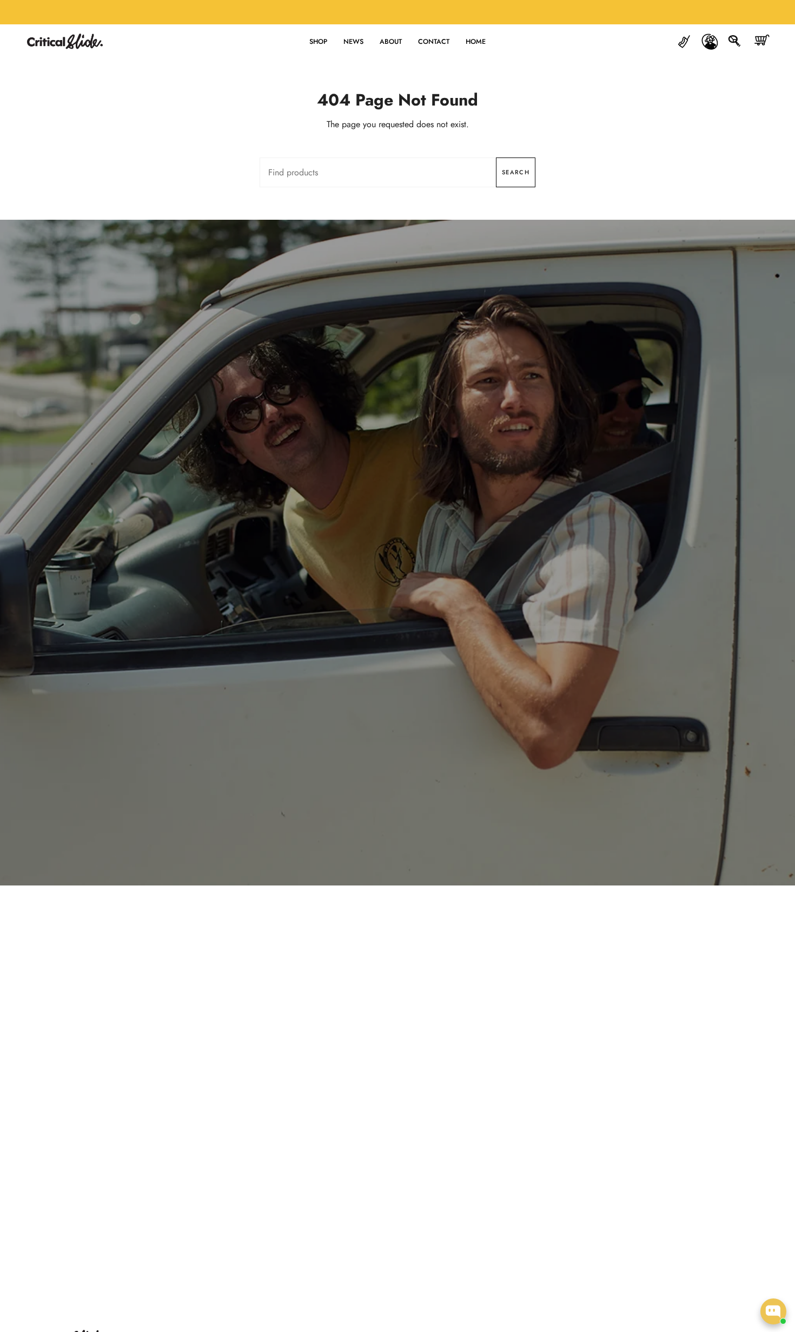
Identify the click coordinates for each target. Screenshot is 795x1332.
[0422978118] (684, 41)
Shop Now (397, 578)
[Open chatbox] (773, 1311)
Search (515, 172)
